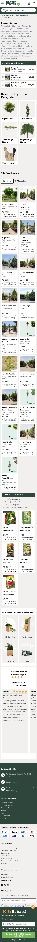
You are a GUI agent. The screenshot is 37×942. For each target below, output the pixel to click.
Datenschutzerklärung (20, 907)
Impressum (5, 856)
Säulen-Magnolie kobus (27, 307)
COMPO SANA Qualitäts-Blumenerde (8, 561)
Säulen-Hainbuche (27, 374)
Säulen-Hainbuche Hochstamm (27, 408)
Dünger (4, 818)
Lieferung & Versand (8, 850)
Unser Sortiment (7, 877)
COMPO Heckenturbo (8, 528)
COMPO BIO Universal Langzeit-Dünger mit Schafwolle (27, 561)
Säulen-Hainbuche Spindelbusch (9, 408)
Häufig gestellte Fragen (10, 848)
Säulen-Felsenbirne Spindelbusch (7, 476)
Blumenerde (5, 816)
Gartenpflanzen (7, 803)
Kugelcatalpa (7, 204)
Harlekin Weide (8, 374)
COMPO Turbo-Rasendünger (9, 592)
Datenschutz (5, 853)
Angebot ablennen (18, 940)
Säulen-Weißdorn (27, 272)
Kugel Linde (7, 442)
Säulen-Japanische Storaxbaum (9, 340)
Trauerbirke (7, 272)
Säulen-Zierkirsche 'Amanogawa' (25, 206)
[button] (2, 3)
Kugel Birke (24, 339)
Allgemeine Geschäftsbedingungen (14, 861)
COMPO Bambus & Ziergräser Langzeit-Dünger (27, 529)
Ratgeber (4, 874)
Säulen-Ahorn (25, 442)
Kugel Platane (8, 238)
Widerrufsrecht (6, 858)
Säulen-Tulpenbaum (25, 239)
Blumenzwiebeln (7, 805)
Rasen (3, 813)
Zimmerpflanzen (7, 808)
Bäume (3, 20)
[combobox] (18, 10)
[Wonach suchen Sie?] (4, 10)
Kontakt (4, 863)
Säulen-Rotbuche (9, 306)
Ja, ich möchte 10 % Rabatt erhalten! (18, 935)
